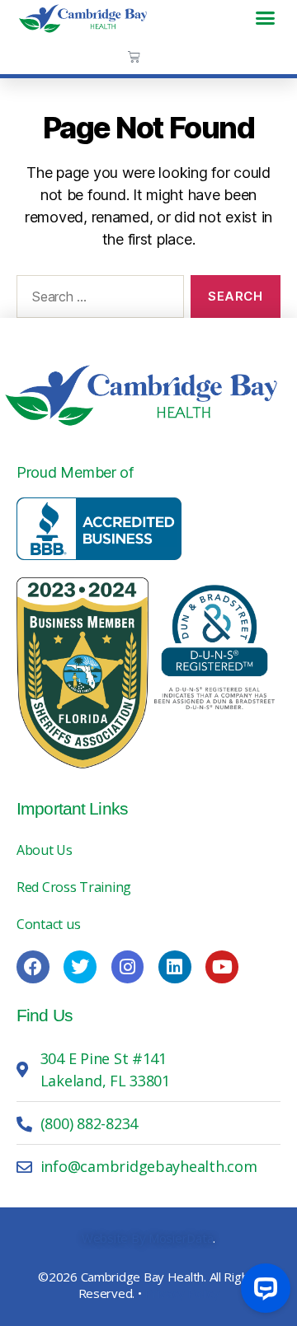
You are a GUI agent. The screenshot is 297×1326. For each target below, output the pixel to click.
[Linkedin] (174, 966)
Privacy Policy (181, 1293)
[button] (265, 18)
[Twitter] (80, 966)
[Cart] (134, 56)
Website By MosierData (147, 1238)
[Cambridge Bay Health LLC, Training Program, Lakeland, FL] (99, 528)
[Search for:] (97, 299)
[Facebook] (33, 966)
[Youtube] (221, 966)
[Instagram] (127, 966)
